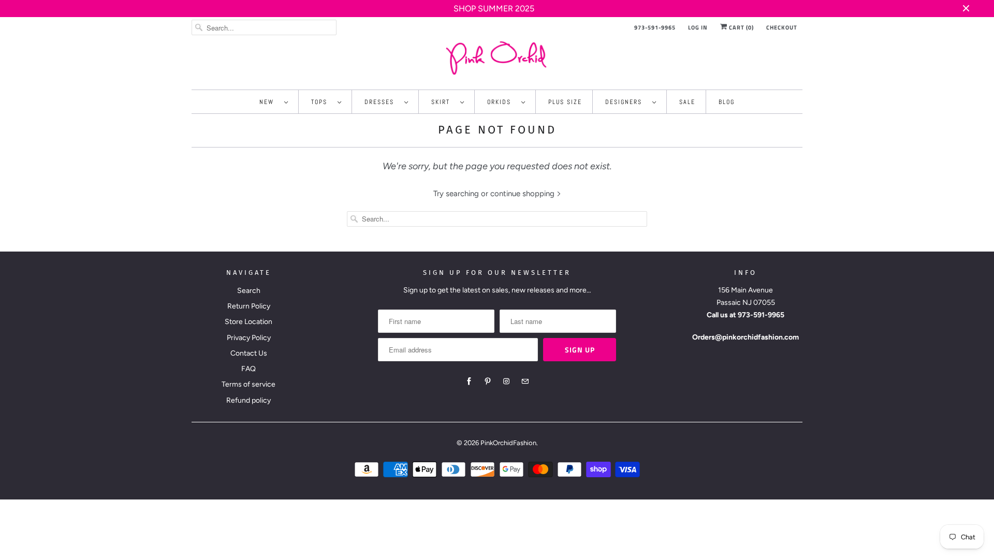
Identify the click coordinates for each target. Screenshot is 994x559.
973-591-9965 (655, 27)
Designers (626, 102)
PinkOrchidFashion (508, 443)
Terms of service (248, 384)
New (269, 102)
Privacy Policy (249, 337)
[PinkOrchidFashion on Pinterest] (487, 381)
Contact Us (248, 353)
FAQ (248, 368)
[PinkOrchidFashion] (497, 58)
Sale (687, 102)
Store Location (248, 321)
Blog (727, 102)
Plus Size (565, 102)
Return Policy (248, 306)
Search (248, 290)
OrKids (501, 102)
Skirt (443, 102)
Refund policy (248, 400)
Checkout (781, 27)
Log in (698, 27)
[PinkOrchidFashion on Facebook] (469, 381)
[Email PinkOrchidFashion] (525, 381)
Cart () (740, 27)
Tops (321, 102)
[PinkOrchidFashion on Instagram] (506, 381)
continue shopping (523, 193)
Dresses (381, 102)
